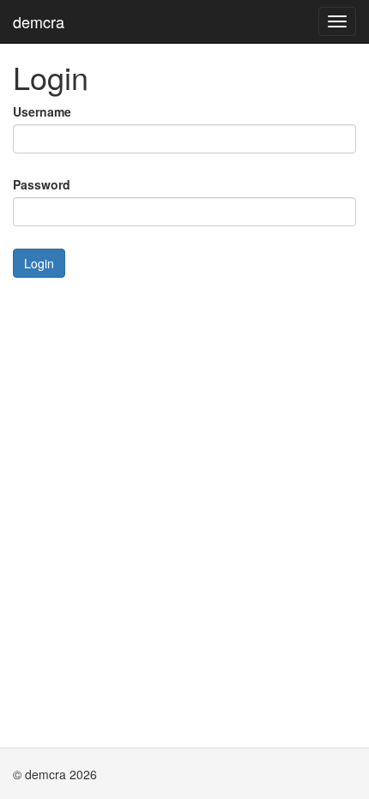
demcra (38, 21)
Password (41, 184)
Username (42, 111)
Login (39, 263)
